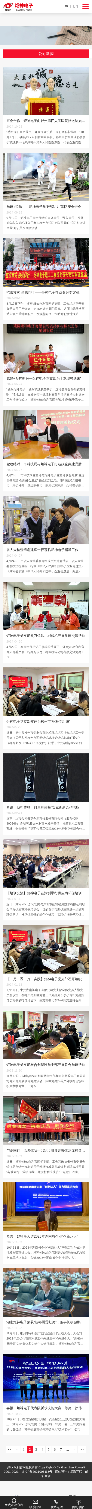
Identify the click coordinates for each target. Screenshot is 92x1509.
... (67, 1449)
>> (82, 1449)
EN (75, 6)
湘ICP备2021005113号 (37, 1471)
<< (10, 1449)
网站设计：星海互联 (68, 1471)
